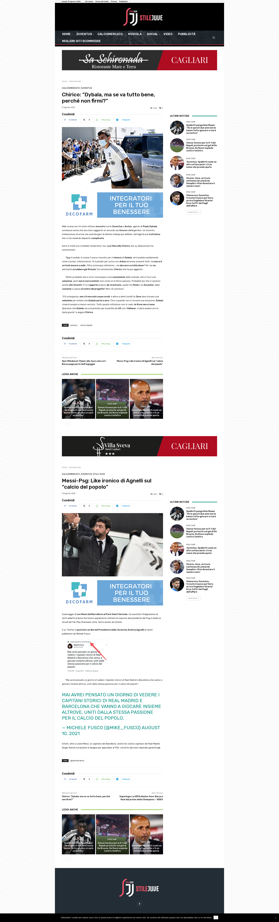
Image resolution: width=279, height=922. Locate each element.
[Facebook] (139, 904)
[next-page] (68, 423)
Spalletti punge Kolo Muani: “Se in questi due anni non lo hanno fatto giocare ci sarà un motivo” (78, 411)
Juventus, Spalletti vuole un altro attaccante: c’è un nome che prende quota (146, 413)
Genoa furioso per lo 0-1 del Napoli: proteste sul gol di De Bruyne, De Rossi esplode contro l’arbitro (112, 411)
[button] (213, 37)
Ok (216, 917)
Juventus (86, 88)
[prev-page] (64, 423)
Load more (192, 212)
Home (64, 81)
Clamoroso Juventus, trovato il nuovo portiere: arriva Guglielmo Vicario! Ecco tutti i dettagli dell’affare (199, 200)
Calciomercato (75, 81)
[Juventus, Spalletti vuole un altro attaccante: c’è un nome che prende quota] (146, 399)
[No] (275, 917)
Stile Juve (78, 404)
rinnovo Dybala (86, 325)
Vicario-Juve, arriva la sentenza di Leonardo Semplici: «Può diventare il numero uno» (200, 182)
